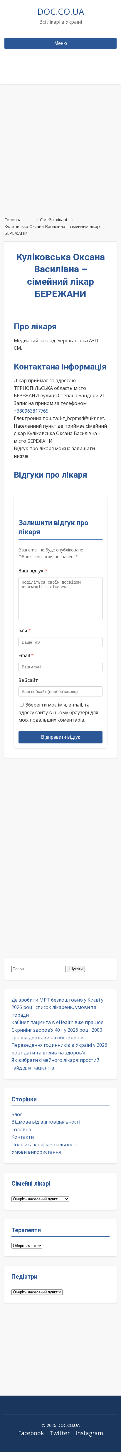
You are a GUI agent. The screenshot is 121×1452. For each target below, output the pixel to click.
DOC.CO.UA (60, 11)
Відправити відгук (60, 737)
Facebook (31, 1433)
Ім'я (25, 630)
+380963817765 (31, 411)
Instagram (89, 1433)
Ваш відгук (33, 570)
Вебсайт (28, 680)
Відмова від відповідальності (45, 1122)
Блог (16, 1114)
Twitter (60, 1433)
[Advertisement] (60, 148)
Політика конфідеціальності (44, 1144)
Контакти (22, 1137)
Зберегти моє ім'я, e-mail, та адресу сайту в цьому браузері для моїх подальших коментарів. (58, 712)
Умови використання (36, 1152)
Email (26, 655)
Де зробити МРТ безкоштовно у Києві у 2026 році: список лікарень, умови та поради (57, 1007)
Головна (21, 1129)
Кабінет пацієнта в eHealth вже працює (57, 1022)
